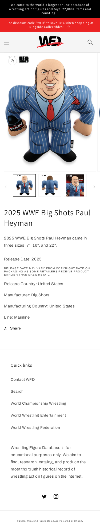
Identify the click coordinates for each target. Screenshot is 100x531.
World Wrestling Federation (35, 428)
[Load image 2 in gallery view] (49, 185)
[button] (7, 42)
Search (17, 391)
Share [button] (15, 328)
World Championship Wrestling (38, 403)
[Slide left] (6, 187)
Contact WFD (23, 380)
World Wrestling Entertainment (38, 415)
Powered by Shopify (71, 521)
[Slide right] (94, 187)
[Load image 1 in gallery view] (24, 185)
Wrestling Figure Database (43, 521)
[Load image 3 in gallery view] (75, 185)
